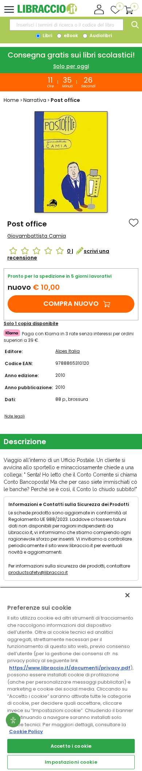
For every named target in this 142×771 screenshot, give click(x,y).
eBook (70, 35)
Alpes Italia (67, 351)
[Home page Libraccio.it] (47, 12)
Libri (47, 35)
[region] (71, 679)
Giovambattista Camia (36, 236)
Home (11, 100)
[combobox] (66, 25)
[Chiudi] (127, 595)
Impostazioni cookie (71, 762)
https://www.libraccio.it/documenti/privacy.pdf (69, 667)
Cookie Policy (26, 731)
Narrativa (34, 100)
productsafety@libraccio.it (38, 572)
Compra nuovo (71, 303)
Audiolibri (100, 35)
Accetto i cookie (71, 746)
